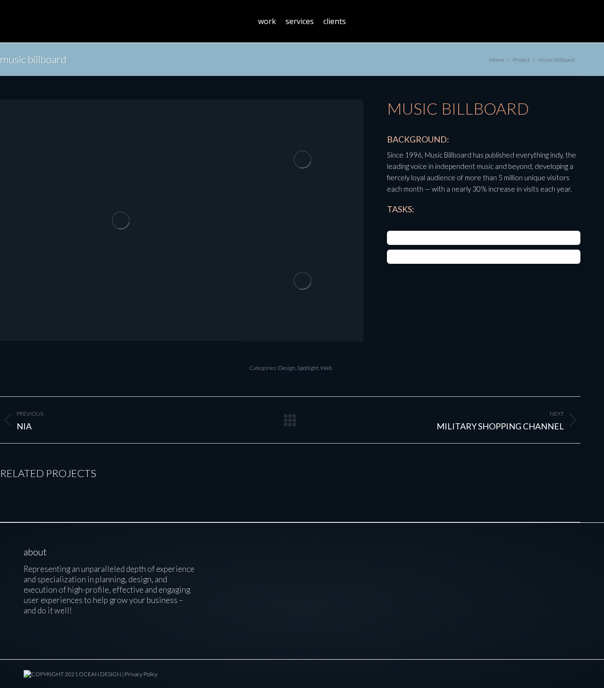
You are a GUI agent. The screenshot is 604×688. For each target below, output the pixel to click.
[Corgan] (270, 603)
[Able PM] (270, 567)
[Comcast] (307, 567)
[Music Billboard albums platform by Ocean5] (302, 160)
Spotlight (308, 367)
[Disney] (234, 567)
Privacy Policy (141, 674)
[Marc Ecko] (343, 567)
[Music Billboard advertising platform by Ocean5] (302, 281)
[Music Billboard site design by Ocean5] (121, 220)
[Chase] (234, 603)
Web (326, 367)
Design (286, 367)
